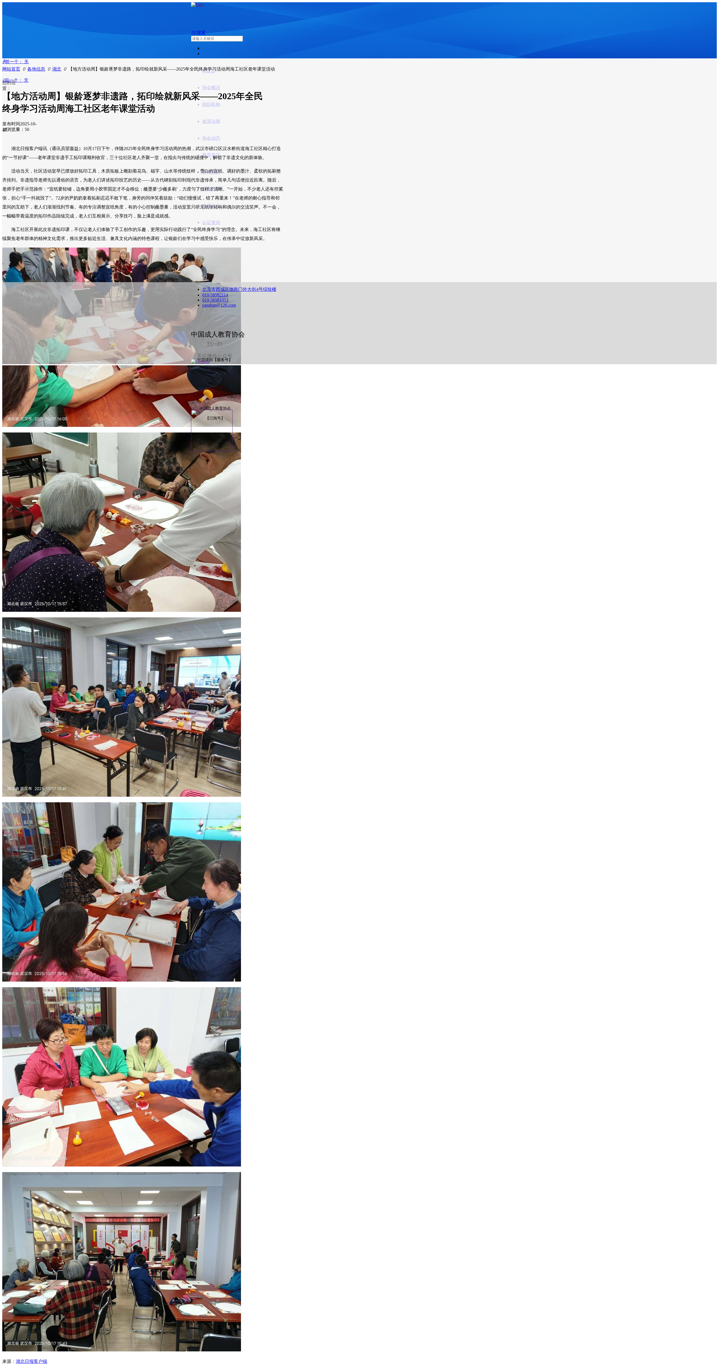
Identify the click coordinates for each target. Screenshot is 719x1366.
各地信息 (36, 69)
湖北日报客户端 (31, 1361)
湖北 (56, 69)
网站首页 (11, 69)
